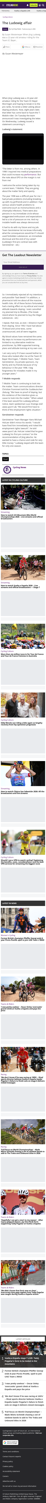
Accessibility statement (11, 1471)
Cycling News (16, 29)
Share (8, 47)
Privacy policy (8, 1461)
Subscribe (33, 5)
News (5, 29)
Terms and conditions (11, 1451)
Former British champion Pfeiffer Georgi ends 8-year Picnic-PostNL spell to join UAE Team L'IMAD (24, 1374)
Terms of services (29, 274)
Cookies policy (8, 1466)
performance (30, 174)
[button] (43, 5)
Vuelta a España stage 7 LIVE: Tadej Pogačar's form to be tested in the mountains (22, 1361)
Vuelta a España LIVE (22, 11)
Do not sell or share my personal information (19, 1486)
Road (5, 459)
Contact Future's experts (12, 1456)
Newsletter (39, 47)
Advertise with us (9, 1481)
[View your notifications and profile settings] (28, 5)
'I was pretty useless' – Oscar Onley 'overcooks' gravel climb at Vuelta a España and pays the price (22, 1386)
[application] (23, 148)
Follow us (27, 47)
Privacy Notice (31, 276)
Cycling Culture (8, 17)
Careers (5, 1476)
